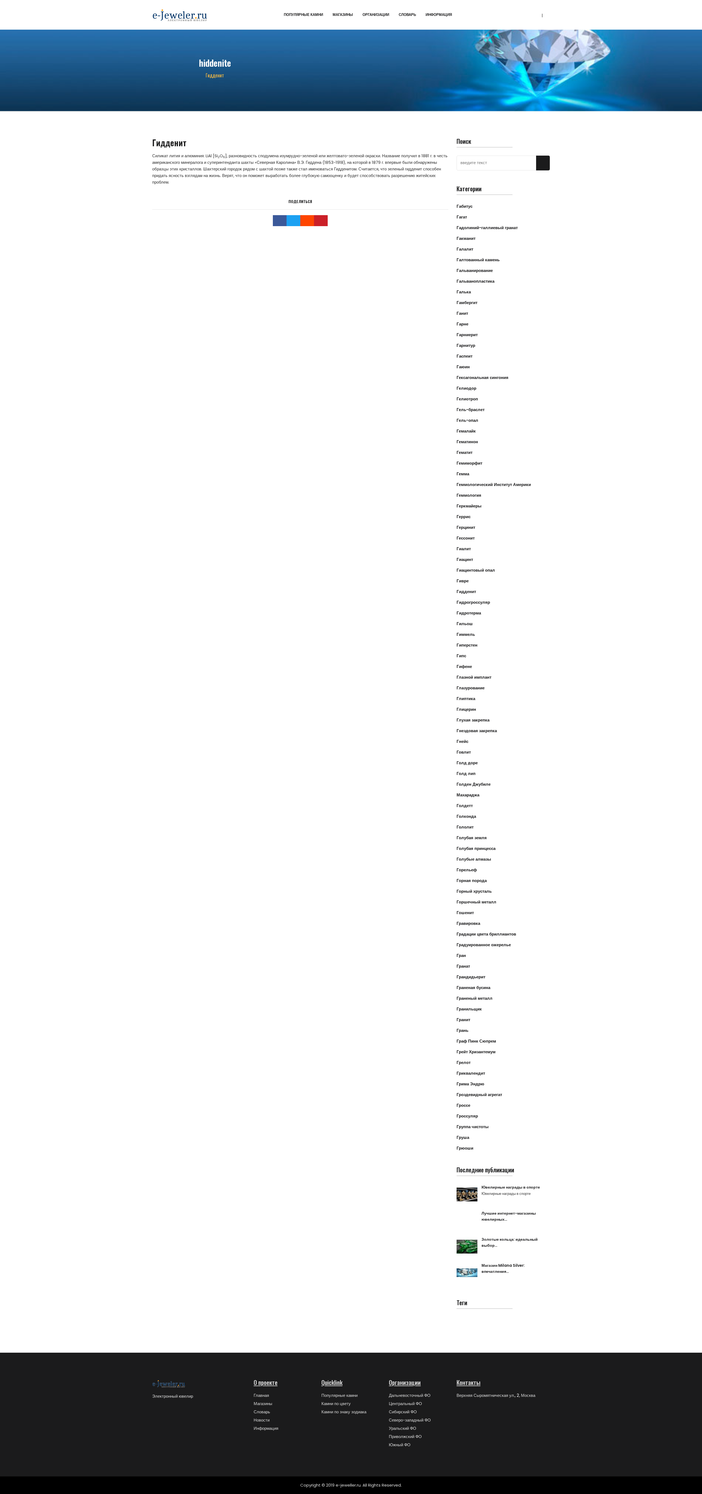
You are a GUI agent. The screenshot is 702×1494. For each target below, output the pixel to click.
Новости (262, 1420)
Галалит (465, 249)
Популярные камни (303, 14)
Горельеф (467, 870)
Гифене (464, 666)
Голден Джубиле (474, 784)
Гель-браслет (471, 409)
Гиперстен (467, 645)
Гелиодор (466, 388)
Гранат (463, 966)
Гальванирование (475, 270)
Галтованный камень (478, 260)
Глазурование (471, 688)
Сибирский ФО (403, 1412)
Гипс (461, 656)
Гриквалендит (471, 1073)
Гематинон (467, 442)
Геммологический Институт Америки (494, 484)
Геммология (469, 495)
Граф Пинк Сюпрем (476, 1041)
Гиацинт (465, 559)
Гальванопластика (475, 281)
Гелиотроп (467, 399)
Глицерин (466, 709)
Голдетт (465, 805)
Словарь (407, 14)
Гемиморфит (469, 463)
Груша (463, 1137)
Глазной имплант (474, 677)
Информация (439, 14)
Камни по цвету (336, 1403)
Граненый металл (474, 998)
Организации (376, 14)
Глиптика (466, 698)
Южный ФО (400, 1445)
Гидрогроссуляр (473, 602)
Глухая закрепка (473, 720)
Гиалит (464, 549)
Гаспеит (464, 356)
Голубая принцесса (476, 848)
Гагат (462, 217)
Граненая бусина (473, 987)
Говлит (464, 752)
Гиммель (466, 634)
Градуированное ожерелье (484, 945)
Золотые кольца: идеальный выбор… (510, 1242)
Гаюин (463, 367)
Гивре (463, 581)
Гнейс (462, 741)
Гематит (464, 452)
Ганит (462, 313)
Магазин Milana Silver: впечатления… (503, 1268)
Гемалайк (466, 431)
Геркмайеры (469, 506)
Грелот (464, 1062)
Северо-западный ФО (410, 1420)
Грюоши (465, 1148)
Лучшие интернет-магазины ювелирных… (509, 1216)
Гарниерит (467, 335)
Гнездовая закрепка (477, 731)
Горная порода (472, 880)
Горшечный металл (476, 902)
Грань (462, 1030)
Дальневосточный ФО (410, 1395)
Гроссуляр (467, 1116)
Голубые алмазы (474, 859)
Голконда (466, 816)
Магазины (343, 14)
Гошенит (465, 913)
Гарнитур (466, 345)
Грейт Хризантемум (476, 1052)
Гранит (463, 1020)
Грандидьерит (471, 977)
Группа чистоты (473, 1127)
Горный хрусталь (474, 891)
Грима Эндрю (470, 1084)
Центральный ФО (405, 1403)
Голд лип (466, 773)
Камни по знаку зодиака (343, 1412)
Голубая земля (472, 838)
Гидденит (466, 591)
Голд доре (467, 763)
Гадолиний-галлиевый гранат (487, 228)
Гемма (463, 474)
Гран (461, 955)
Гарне (462, 324)
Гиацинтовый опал (476, 570)
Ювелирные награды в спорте (511, 1187)
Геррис (464, 516)
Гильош (465, 624)
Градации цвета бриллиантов (486, 934)
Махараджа (468, 795)
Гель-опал (467, 420)
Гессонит (466, 538)
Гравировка (468, 923)
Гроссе (463, 1105)
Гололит (465, 827)
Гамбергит (467, 302)
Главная (261, 1395)
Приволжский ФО (405, 1436)
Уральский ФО (402, 1428)
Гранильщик (469, 1009)
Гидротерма (469, 613)
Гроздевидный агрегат (479, 1094)
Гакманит (466, 238)
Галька (464, 292)
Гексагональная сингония (482, 377)
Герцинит (466, 527)
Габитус (464, 206)
